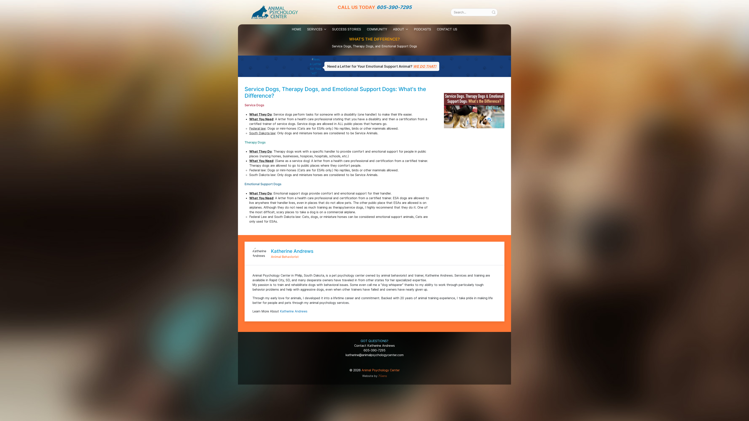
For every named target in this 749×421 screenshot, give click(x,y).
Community (377, 29)
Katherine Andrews (293, 311)
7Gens (382, 376)
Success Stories (346, 29)
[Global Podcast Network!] (379, 17)
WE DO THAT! (424, 66)
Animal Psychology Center (381, 370)
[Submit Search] (494, 12)
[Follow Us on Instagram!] (370, 17)
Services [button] (314, 29)
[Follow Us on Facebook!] (361, 17)
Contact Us (447, 29)
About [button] (398, 29)
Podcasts (422, 29)
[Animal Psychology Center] (274, 12)
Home (296, 29)
